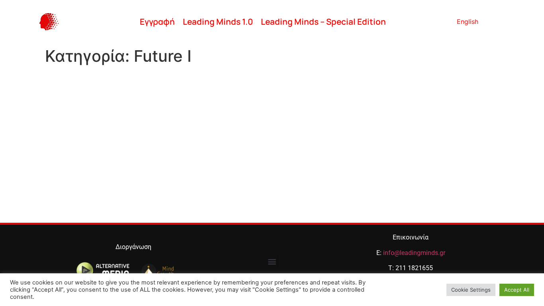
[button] (272, 261)
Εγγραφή (157, 21)
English (467, 22)
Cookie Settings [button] (471, 289)
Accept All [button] (516, 289)
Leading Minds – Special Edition (323, 21)
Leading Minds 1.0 (218, 21)
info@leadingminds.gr (414, 253)
